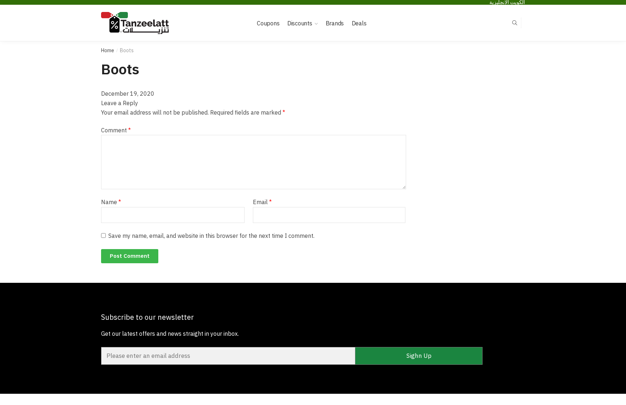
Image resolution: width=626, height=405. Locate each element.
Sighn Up (418, 356)
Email (262, 202)
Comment (116, 130)
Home (107, 50)
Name (111, 202)
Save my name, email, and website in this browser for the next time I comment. (211, 235)
